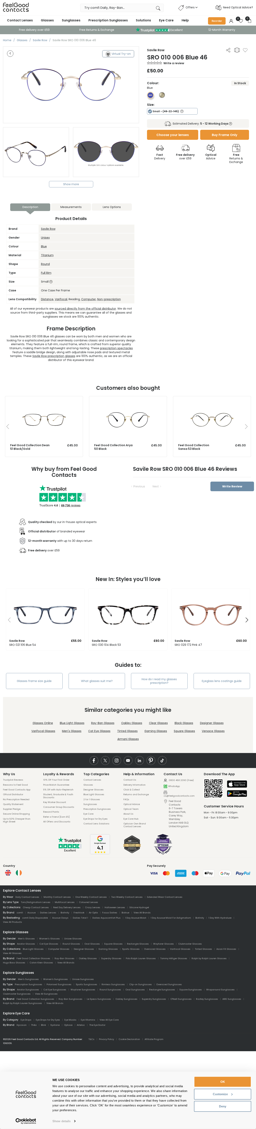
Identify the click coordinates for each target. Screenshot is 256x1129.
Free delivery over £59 (34, 30)
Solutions (143, 20)
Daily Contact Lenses (27, 897)
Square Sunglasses (190, 989)
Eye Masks (70, 1019)
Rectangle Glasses (138, 943)
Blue (44, 246)
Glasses (47, 20)
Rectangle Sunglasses (162, 989)
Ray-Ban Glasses (102, 723)
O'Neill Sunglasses (181, 999)
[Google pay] (237, 793)
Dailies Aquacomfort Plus (106, 917)
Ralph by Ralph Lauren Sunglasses (22, 1003)
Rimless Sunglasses (113, 984)
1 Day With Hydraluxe (219, 917)
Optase (68, 1025)
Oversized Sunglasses (169, 984)
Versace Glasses (213, 731)
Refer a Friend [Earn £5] (56, 816)
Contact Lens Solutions (96, 823)
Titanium (47, 255)
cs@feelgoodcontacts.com (179, 795)
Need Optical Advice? (238, 7)
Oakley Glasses (131, 723)
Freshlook (79, 912)
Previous (139, 486)
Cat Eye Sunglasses (54, 989)
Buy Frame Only (224, 135)
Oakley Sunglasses (126, 999)
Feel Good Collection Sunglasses (35, 999)
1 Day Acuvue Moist (135, 917)
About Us (128, 813)
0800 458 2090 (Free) (181, 780)
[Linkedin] (139, 760)
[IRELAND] (19, 873)
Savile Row (48, 229)
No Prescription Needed (16, 799)
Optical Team (131, 809)
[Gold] (162, 97)
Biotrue (125, 912)
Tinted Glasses (127, 731)
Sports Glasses (131, 949)
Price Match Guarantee (56, 784)
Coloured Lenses (88, 902)
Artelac (81, 1025)
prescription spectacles (116, 348)
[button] (7, 621)
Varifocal (61, 299)
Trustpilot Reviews (13, 779)
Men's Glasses (71, 731)
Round (45, 264)
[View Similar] (237, 50)
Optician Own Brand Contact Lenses (134, 825)
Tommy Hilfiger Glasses (173, 958)
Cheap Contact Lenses (36, 907)
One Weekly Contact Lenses (91, 897)
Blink (43, 1025)
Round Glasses (71, 943)
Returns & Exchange (236, 158)
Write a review (173, 63)
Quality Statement (13, 804)
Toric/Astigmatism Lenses (35, 902)
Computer (88, 299)
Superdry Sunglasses (154, 999)
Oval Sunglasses (135, 989)
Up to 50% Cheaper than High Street (16, 820)
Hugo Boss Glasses (14, 962)
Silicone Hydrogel (139, 907)
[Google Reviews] (100, 853)
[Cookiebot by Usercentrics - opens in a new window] (25, 1121)
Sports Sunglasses (86, 984)
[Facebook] (93, 760)
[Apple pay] (237, 784)
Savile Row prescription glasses (53, 356)
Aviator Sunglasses (28, 989)
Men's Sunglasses (28, 979)
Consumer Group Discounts (58, 807)
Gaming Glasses (155, 731)
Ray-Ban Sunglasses (70, 999)
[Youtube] (128, 760)
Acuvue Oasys (60, 917)
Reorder (217, 21)
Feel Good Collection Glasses (33, 958)
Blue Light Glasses (72, 723)
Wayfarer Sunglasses (83, 989)
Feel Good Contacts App (16, 789)
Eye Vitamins (88, 1019)
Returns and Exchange (136, 794)
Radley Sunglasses (207, 999)
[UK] (8, 873)
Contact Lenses (20, 20)
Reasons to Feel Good (15, 784)
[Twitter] (105, 760)
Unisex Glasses (73, 938)
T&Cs (91, 1039)
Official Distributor (13, 794)
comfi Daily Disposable (35, 917)
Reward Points (51, 811)
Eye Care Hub (130, 818)
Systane (55, 1025)
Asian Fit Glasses (226, 949)
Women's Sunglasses (55, 979)
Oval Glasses (92, 943)
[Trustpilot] (70, 851)
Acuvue (31, 912)
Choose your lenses (172, 135)
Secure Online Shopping (16, 813)
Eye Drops (26, 1019)
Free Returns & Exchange (96, 30)
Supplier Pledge (11, 809)
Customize (220, 1094)
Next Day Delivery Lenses (67, 907)
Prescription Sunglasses (108, 20)
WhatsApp (174, 786)
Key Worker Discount (54, 802)
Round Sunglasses (110, 989)
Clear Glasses (158, 723)
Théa (34, 1025)
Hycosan (22, 1025)
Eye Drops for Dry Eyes (95, 818)
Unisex (45, 238)
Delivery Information (134, 784)
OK (222, 1081)
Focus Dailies (109, 912)
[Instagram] (116, 760)
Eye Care (166, 20)
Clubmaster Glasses (190, 943)
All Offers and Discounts (56, 821)
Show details (61, 1121)
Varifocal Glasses (43, 731)
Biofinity (65, 912)
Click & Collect (131, 789)
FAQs (126, 799)
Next (156, 486)
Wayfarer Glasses (163, 943)
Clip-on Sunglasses (140, 984)
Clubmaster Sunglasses (17, 993)
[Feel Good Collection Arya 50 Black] (128, 400)
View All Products (12, 922)
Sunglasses (71, 20)
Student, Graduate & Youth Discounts (58, 796)
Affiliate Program (154, 1039)
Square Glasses (184, 731)
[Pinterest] (150, 760)
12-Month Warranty (221, 30)
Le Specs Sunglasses (99, 999)
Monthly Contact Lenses (57, 897)
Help (185, 20)
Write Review (232, 486)
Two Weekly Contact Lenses (127, 897)
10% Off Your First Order (56, 779)
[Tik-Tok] (162, 760)
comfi (20, 912)
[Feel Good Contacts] (16, 7)
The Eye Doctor (97, 1025)
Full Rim (46, 273)
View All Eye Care (109, 1019)
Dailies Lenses (48, 912)
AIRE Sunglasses (231, 999)
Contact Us (129, 779)
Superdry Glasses (111, 958)
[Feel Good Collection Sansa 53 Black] (212, 400)
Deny (222, 1106)
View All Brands (142, 912)
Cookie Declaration (129, 1039)
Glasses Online (43, 723)
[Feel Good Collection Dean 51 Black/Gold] (44, 400)
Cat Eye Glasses (99, 731)
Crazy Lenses (92, 907)
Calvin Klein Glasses (41, 962)
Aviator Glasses (26, 943)
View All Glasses (12, 953)
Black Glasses (184, 723)
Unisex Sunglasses (83, 979)
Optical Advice (131, 804)
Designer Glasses (212, 723)
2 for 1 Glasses (91, 799)
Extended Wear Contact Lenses (164, 897)
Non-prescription (109, 299)
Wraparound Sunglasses (220, 989)
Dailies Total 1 (80, 917)
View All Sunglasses (46, 993)
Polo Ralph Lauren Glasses (141, 958)
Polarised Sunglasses (59, 984)
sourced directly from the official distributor (85, 309)
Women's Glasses (49, 938)
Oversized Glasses (155, 949)
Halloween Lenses (115, 907)
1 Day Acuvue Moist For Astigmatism (171, 917)
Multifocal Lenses (65, 902)
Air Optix (93, 912)
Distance (47, 299)
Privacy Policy (106, 1039)
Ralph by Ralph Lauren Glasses (209, 958)
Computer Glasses (58, 949)
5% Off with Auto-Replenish (58, 789)
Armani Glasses (128, 739)
